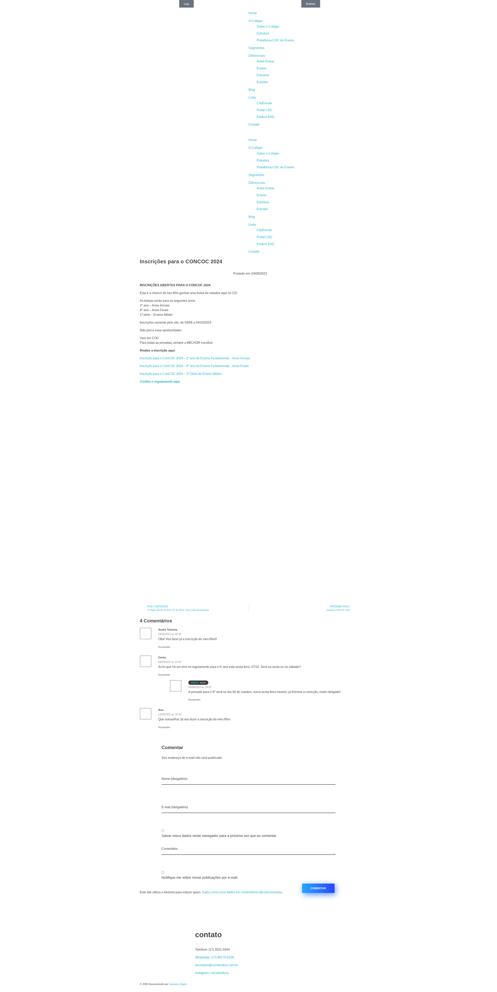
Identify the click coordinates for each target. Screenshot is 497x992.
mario (194, 682)
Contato (253, 124)
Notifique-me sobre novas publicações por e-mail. (200, 877)
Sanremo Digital (178, 984)
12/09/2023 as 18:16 (169, 714)
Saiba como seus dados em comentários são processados (242, 892)
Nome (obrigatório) (174, 778)
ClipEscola (264, 103)
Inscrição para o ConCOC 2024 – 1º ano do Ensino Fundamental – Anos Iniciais (195, 358)
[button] (372, 132)
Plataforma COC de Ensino (275, 40)
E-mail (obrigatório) (175, 807)
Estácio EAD (265, 117)
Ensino (261, 68)
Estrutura (263, 33)
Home (252, 13)
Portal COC (265, 110)
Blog (251, 89)
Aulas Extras (265, 61)
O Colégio (255, 21)
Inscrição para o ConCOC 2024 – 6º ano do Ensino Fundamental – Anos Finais (194, 366)
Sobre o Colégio (268, 26)
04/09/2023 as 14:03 (199, 687)
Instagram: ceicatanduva (212, 973)
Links (252, 97)
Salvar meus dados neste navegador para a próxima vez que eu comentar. (219, 836)
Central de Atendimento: (27, 2)
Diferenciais (256, 55)
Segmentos (256, 48)
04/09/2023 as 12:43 (169, 661)
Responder (164, 647)
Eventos (262, 82)
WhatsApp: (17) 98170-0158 (214, 957)
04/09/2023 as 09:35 (169, 634)
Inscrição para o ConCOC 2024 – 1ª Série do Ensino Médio (181, 373)
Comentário (170, 848)
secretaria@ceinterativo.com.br (216, 965)
